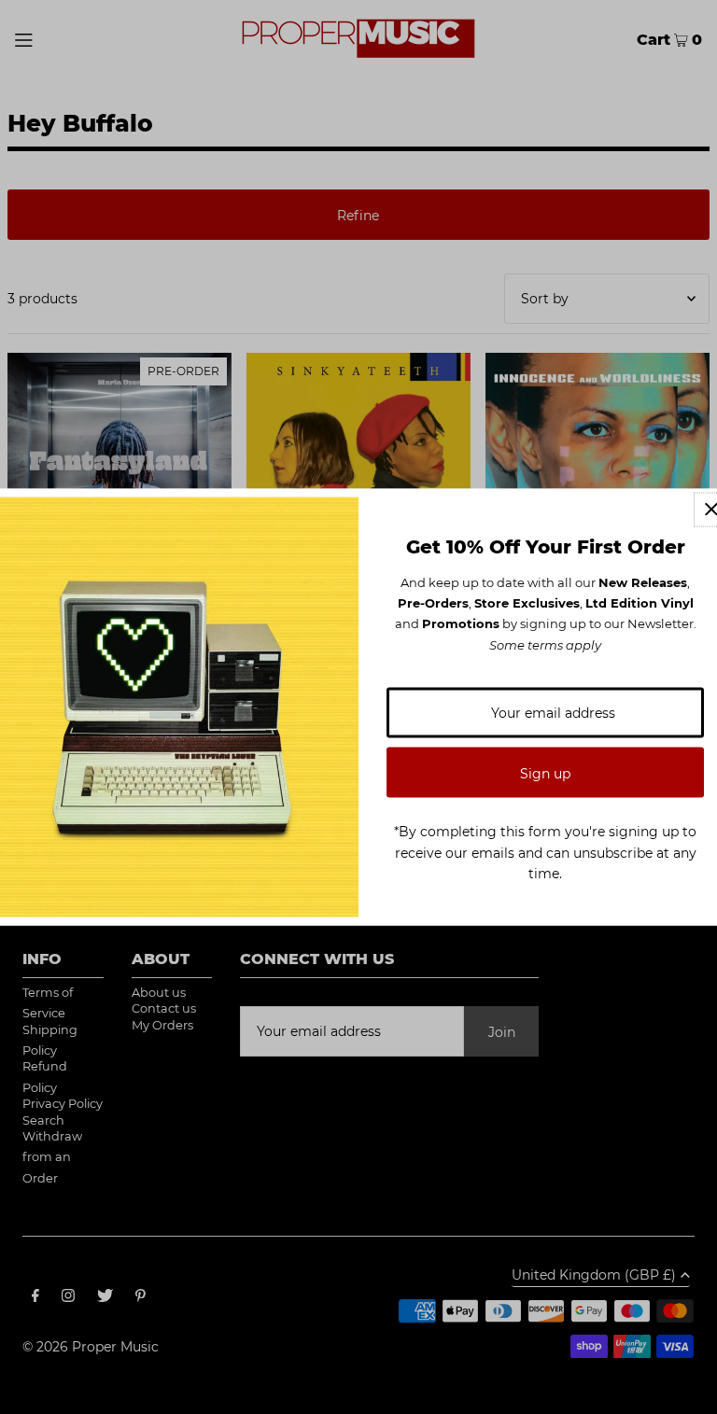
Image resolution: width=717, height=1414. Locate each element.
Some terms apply (545, 644)
